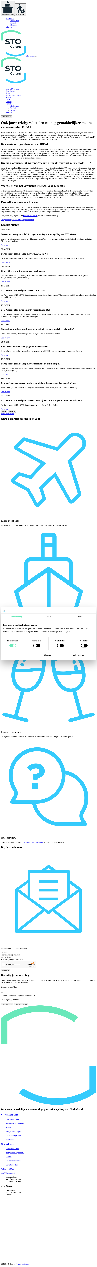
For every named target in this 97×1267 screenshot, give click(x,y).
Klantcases (10, 1140)
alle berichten (17, 220)
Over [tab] (80, 617)
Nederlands (14, 21)
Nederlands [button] (10, 19)
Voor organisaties (9, 1114)
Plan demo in (6, 117)
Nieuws (8, 97)
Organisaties (10, 91)
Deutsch (13, 25)
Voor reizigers (7, 1144)
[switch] (36, 645)
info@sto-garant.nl (8, 1173)
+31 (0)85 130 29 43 (8, 1169)
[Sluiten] (2, 992)
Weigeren (48, 655)
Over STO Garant (12, 89)
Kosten (8, 93)
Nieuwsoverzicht (7, 414)
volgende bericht (28, 220)
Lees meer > (5, 245)
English (13, 23)
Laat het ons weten (30, 216)
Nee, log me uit (7, 1004)
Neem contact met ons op (33, 842)
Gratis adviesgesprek (13, 1136)
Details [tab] (48, 617)
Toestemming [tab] (16, 617)
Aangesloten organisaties (15, 1123)
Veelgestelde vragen (13, 95)
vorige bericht (6, 220)
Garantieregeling (12, 1165)
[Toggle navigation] (36, 56)
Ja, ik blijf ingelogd (21, 1004)
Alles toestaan (79, 655)
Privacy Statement (22, 1264)
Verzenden (5, 970)
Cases (8, 100)
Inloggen (9, 27)
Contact (8, 102)
